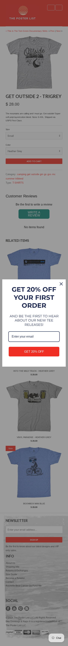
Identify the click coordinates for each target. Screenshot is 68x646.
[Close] (61, 283)
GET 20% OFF (34, 351)
